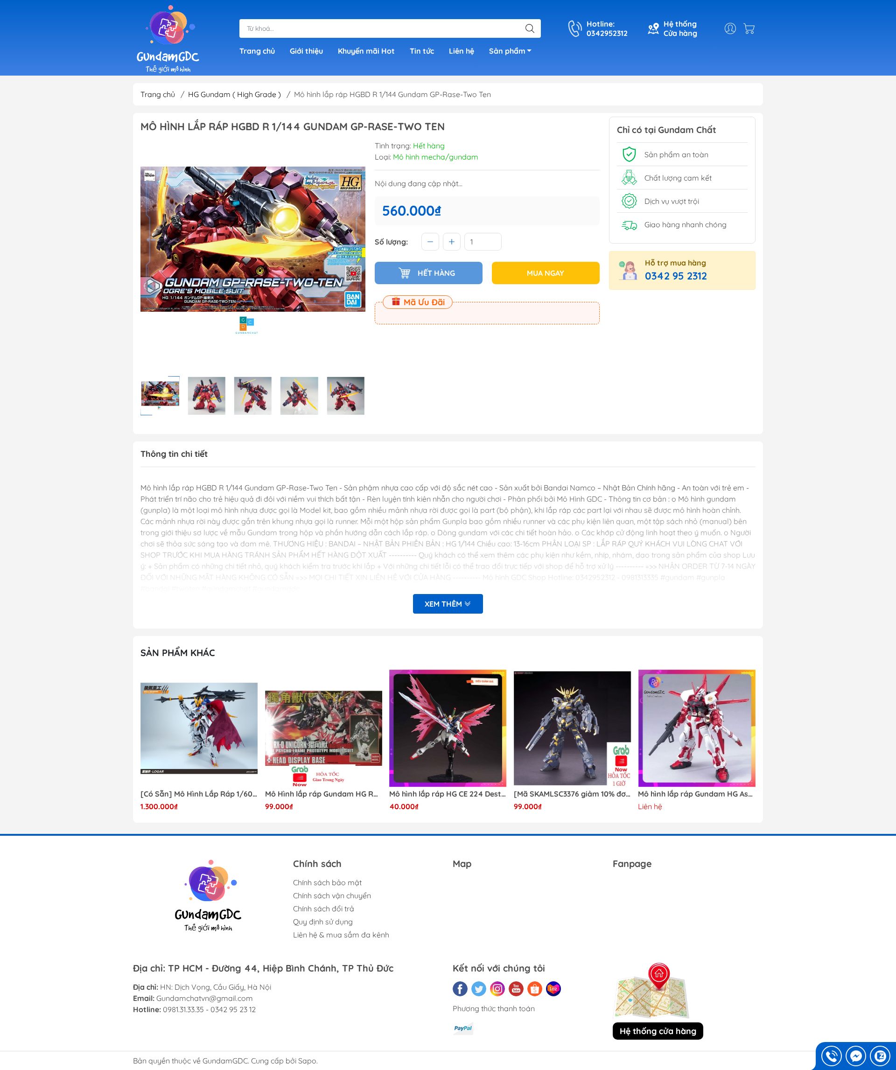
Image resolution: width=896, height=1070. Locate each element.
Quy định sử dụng (323, 921)
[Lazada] (553, 988)
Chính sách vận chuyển (332, 895)
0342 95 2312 (676, 275)
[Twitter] (478, 988)
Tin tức (422, 51)
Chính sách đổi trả (323, 908)
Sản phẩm (507, 51)
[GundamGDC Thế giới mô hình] (168, 38)
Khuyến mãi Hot (366, 51)
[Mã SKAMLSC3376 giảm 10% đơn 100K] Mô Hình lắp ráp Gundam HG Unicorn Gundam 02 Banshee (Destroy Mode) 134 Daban (572, 794)
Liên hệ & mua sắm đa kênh (341, 934)
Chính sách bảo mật (327, 882)
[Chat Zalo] (880, 1056)
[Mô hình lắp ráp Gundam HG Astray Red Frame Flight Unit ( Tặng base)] (697, 728)
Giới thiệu (306, 51)
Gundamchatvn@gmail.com (204, 998)
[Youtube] (516, 988)
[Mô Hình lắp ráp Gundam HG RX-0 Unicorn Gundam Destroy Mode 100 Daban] (324, 728)
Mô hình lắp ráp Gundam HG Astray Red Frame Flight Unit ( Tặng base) (697, 794)
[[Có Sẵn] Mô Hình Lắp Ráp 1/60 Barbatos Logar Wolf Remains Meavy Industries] (199, 728)
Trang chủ (257, 51)
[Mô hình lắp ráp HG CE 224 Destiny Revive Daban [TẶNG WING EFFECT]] (448, 728)
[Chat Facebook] (856, 1056)
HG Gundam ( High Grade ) (234, 94)
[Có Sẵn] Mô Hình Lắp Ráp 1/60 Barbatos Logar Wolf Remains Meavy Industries (199, 794)
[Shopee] (534, 988)
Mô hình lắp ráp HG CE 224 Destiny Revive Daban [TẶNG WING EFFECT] (448, 794)
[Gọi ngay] (831, 1056)
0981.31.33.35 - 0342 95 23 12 (209, 1009)
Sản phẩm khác (177, 652)
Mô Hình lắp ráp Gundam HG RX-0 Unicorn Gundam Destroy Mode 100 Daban (324, 794)
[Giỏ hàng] (751, 28)
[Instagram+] (497, 988)
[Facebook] (460, 988)
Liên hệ (461, 51)
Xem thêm (444, 603)
